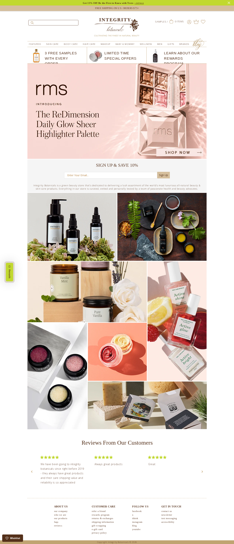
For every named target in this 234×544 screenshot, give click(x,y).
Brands (184, 44)
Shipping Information (103, 522)
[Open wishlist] (203, 22)
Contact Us (166, 511)
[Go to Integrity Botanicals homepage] (117, 25)
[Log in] (189, 21)
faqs (56, 522)
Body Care (71, 44)
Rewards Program (101, 515)
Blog (134, 525)
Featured (35, 44)
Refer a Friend (99, 511)
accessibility (167, 522)
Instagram (137, 522)
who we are (60, 515)
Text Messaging (169, 518)
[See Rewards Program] (196, 22)
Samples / (161, 21)
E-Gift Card (97, 529)
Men (160, 44)
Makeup (105, 44)
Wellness (146, 44)
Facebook (137, 511)
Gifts (170, 44)
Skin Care (52, 44)
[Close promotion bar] (229, 2)
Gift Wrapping (99, 525)
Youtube (136, 529)
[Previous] (31, 471)
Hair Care (89, 44)
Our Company (61, 511)
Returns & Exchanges (102, 518)
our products (60, 518)
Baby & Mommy (125, 44)
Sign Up (163, 175)
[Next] (202, 471)
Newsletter (166, 515)
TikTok (135, 518)
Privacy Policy (99, 533)
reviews (58, 525)
